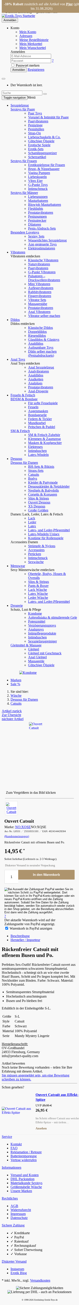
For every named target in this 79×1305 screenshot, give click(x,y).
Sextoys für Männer (24, 193)
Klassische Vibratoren (43, 260)
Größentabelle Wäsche (26, 1187)
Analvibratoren (38, 371)
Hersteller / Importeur (25, 940)
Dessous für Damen (24, 462)
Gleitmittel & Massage (26, 645)
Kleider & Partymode (43, 482)
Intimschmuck (38, 189)
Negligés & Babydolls (43, 490)
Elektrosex (35, 447)
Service (7, 1136)
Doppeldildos (37, 331)
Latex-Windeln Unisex (43, 534)
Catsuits (33, 474)
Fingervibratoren (39, 296)
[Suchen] (45, 94)
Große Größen (38, 510)
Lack (31, 518)
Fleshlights (35, 208)
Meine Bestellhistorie (33, 40)
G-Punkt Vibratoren (42, 272)
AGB (14, 1206)
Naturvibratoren (39, 264)
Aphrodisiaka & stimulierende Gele (52, 617)
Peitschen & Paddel (41, 427)
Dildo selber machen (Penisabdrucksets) (42, 353)
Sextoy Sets (36, 236)
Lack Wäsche (37, 590)
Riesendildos (37, 335)
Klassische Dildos (40, 328)
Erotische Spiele (39, 145)
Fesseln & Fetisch (23, 395)
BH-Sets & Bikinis (41, 466)
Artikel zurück (12, 711)
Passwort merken (27, 65)
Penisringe (35, 125)
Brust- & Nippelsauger (43, 169)
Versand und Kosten (25, 1175)
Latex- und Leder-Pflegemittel (49, 530)
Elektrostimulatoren (41, 248)
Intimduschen (37, 451)
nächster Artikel (12, 719)
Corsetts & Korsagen (42, 494)
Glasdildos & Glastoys (43, 339)
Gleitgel (33, 649)
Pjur (69, 4)
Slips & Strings (38, 498)
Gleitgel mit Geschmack (44, 653)
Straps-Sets (35, 470)
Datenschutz (19, 1218)
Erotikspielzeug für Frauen (46, 165)
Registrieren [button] (36, 69)
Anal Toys (18, 359)
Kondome (35, 613)
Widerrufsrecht (21, 1210)
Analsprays (36, 629)
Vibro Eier (35, 181)
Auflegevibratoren (40, 288)
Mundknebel (37, 423)
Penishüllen (36, 129)
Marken (16, 680)
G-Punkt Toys (38, 185)
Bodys (32, 478)
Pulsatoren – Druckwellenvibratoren (44, 278)
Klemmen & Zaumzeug (44, 439)
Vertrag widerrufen (24, 1160)
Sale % (15, 684)
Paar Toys (35, 113)
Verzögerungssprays (42, 625)
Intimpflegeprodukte (42, 633)
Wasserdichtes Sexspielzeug (47, 240)
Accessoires (36, 550)
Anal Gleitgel (37, 657)
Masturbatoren (38, 200)
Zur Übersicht (11, 715)
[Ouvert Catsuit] (11, 808)
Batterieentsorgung (24, 1156)
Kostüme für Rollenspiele (45, 538)
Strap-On (34, 133)
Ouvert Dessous (39, 502)
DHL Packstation (22, 1179)
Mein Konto (27, 32)
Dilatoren (34, 224)
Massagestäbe (37, 304)
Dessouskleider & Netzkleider (49, 486)
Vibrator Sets (37, 300)
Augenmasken (38, 411)
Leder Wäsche (38, 597)
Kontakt (16, 1144)
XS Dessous (36, 506)
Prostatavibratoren (40, 212)
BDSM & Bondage (24, 399)
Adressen (25, 36)
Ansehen (41, 1128)
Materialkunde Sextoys (26, 1183)
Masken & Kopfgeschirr (45, 443)
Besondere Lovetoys (25, 232)
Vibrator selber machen (44, 316)
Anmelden (10, 20)
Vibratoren (18, 252)
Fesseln (33, 407)
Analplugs (35, 383)
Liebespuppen (38, 196)
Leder (32, 522)
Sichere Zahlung (13, 1225)
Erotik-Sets (35, 149)
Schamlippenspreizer (42, 153)
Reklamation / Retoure (26, 1152)
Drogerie (17, 605)
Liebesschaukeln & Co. (44, 137)
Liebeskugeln (37, 177)
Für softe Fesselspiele (43, 403)
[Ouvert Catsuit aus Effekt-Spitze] (17, 1110)
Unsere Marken (21, 1191)
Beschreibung (20, 936)
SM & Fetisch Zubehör (44, 435)
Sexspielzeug (20, 105)
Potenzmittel (36, 621)
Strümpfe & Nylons (41, 546)
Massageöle (36, 661)
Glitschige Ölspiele (41, 141)
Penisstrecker (37, 220)
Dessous (16, 459)
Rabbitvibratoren (39, 292)
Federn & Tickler (40, 419)
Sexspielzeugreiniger (42, 641)
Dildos (15, 320)
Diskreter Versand (14, 1261)
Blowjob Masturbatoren (44, 204)
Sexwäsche (36, 562)
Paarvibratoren (38, 121)
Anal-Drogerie (38, 391)
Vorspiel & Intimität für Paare (48, 117)
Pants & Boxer (38, 586)
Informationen (11, 1167)
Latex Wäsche (38, 593)
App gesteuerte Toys (42, 244)
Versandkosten (40, 1280)
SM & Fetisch (20, 431)
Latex (32, 526)
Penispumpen (37, 216)
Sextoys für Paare (23, 109)
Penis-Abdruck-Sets (42, 228)
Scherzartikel (37, 157)
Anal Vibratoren (39, 312)
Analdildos (35, 343)
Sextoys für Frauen (24, 161)
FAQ (14, 1148)
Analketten (35, 379)
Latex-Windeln (38, 455)
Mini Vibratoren (39, 284)
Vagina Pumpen (39, 173)
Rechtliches (10, 1198)
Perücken (34, 554)
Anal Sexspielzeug (41, 367)
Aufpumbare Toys (40, 347)
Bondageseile (37, 415)
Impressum (18, 1214)
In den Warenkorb (46, 874)
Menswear (18, 566)
